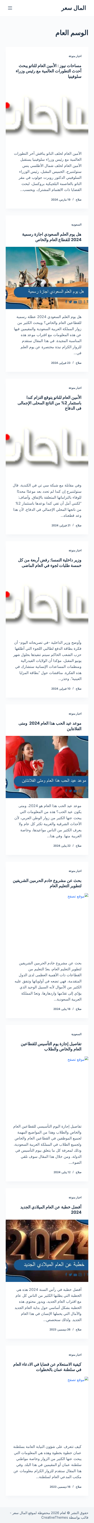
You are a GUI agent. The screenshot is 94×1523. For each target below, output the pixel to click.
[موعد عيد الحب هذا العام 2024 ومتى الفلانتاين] (47, 767)
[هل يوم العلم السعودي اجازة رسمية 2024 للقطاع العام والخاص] (47, 278)
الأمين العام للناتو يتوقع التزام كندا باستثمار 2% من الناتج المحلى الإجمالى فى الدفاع (49, 403)
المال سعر (73, 7)
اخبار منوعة (75, 56)
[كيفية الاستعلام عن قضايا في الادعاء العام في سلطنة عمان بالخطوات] (47, 1408)
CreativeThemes (54, 1517)
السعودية (76, 224)
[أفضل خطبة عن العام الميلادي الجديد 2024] (47, 1251)
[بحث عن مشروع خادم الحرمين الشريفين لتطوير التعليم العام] (47, 924)
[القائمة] (10, 8)
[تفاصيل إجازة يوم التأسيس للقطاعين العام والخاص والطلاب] (47, 1087)
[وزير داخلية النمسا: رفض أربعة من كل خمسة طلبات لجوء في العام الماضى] (47, 604)
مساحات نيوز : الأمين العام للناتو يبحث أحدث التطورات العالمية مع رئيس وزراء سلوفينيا (48, 71)
